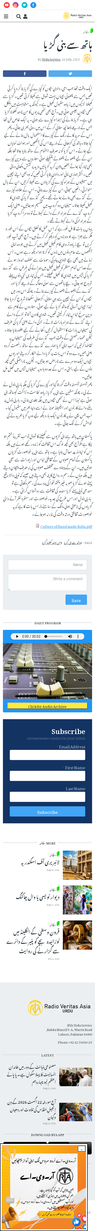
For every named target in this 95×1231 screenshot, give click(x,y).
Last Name (75, 788)
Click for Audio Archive (47, 705)
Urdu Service (51, 58)
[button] (70, 73)
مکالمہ (86, 31)
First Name (75, 767)
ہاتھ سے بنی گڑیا (72, 542)
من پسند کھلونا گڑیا (51, 542)
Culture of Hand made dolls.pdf (66, 525)
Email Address (72, 746)
